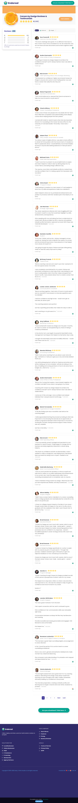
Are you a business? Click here (62, 3)
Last (64, 698)
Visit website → (66, 19)
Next (58, 698)
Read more (37, 125)
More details (45, 799)
